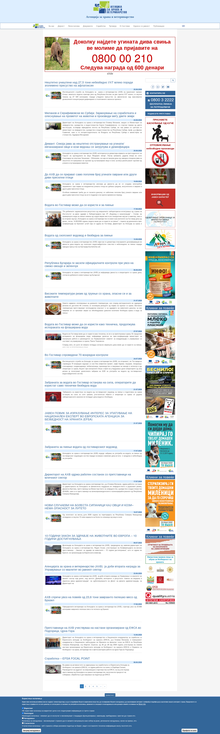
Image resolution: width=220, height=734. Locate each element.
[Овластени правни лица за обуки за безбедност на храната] (160, 559)
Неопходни (28, 713)
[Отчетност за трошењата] (160, 546)
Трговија (112, 25)
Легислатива (74, 25)
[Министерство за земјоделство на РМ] (170, 569)
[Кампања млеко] (160, 337)
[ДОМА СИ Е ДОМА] (160, 239)
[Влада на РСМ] (160, 579)
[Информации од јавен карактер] (160, 199)
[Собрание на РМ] (160, 569)
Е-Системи (125, 25)
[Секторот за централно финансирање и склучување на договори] (160, 588)
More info (142, 704)
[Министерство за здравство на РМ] (150, 569)
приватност (110, 695)
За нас (51, 25)
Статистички (29, 723)
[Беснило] (160, 392)
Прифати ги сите (189, 730)
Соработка (101, 25)
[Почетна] (40, 25)
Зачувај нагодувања (31, 730)
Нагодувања (29, 718)
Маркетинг (28, 708)
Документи (88, 25)
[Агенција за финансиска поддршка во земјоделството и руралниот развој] (150, 579)
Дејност (61, 25)
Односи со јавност (141, 25)
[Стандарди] (160, 598)
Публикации (158, 25)
